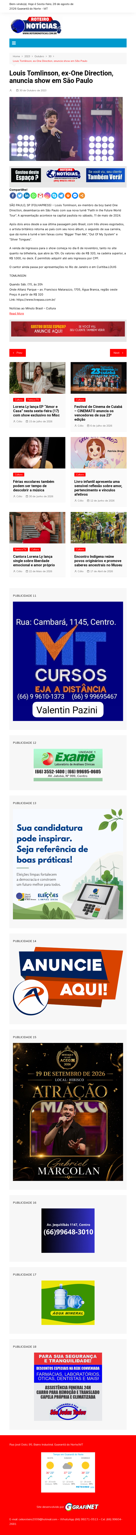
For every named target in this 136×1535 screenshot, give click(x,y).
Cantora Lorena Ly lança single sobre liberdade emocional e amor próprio (34, 560)
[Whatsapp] (33, 195)
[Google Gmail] (40, 195)
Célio (19, 421)
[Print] (68, 195)
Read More (16, 313)
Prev (19, 352)
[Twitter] (20, 195)
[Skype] (54, 195)
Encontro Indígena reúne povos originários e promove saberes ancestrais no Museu (98, 560)
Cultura (18, 399)
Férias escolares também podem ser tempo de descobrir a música (33, 485)
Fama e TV (33, 399)
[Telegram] (61, 195)
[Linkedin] (27, 195)
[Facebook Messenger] (75, 195)
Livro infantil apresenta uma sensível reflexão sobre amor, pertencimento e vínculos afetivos (98, 488)
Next (117, 352)
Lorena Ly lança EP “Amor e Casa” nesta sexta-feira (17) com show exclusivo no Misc (36, 411)
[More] (82, 195)
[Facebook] (13, 195)
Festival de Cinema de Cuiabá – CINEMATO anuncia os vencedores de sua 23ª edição (98, 413)
